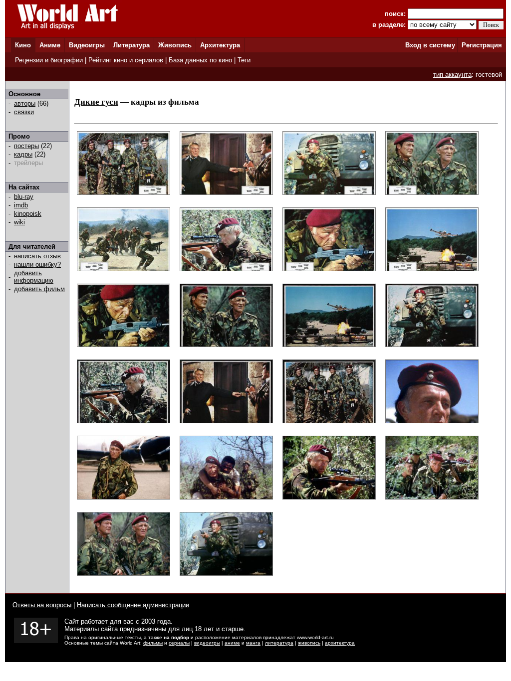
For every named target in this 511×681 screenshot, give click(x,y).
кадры (23, 154)
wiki (19, 222)
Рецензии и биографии (49, 60)
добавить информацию (33, 276)
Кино (23, 45)
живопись (309, 643)
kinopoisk (27, 213)
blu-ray (23, 196)
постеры (26, 146)
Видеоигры (87, 45)
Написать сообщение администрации (133, 605)
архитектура (340, 643)
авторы (24, 103)
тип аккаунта (452, 74)
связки (24, 112)
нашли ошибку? (37, 264)
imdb (21, 205)
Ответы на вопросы (41, 605)
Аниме (49, 45)
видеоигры (207, 643)
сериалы (179, 643)
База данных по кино (200, 60)
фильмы (153, 643)
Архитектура (220, 45)
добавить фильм (39, 289)
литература (279, 643)
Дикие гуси (96, 102)
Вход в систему (430, 45)
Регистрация (482, 45)
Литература (131, 45)
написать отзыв (37, 256)
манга (253, 643)
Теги (244, 60)
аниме (232, 643)
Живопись (175, 45)
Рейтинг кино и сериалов (125, 60)
